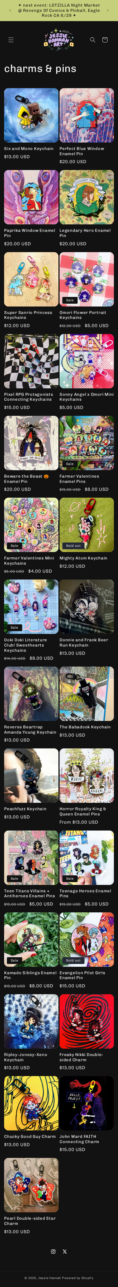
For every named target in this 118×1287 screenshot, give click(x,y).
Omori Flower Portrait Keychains (83, 315)
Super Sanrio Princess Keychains (28, 315)
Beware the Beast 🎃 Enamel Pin (26, 479)
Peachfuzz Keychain (25, 808)
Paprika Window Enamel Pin (29, 233)
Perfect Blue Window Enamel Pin (82, 151)
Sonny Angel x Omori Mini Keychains (87, 397)
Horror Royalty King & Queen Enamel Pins (83, 811)
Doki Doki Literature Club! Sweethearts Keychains (25, 645)
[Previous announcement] (10, 10)
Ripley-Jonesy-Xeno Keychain (25, 1057)
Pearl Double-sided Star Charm (30, 1221)
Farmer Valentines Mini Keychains (29, 561)
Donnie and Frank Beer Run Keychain (84, 642)
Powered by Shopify (78, 1278)
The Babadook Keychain (85, 727)
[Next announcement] (108, 10)
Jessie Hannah (49, 1278)
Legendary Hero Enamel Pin (85, 233)
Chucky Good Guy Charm (30, 1136)
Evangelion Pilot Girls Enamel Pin (82, 975)
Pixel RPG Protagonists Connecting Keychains (28, 397)
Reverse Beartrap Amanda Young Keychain (30, 730)
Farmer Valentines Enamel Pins (79, 479)
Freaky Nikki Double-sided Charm (81, 1057)
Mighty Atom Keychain (84, 558)
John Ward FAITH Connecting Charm (79, 1139)
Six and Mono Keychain (29, 148)
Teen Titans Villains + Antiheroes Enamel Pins (29, 893)
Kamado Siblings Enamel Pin (30, 975)
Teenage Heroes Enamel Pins (85, 893)
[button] (11, 40)
